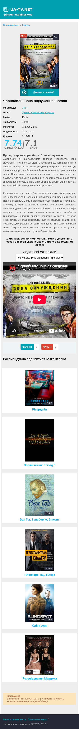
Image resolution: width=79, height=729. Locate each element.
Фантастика (37, 112)
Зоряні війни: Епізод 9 (39, 465)
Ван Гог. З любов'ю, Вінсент (39, 519)
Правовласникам (37, 719)
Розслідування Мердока (39, 678)
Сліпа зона (39, 625)
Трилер (26, 112)
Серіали (49, 112)
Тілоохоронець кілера (39, 574)
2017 (25, 107)
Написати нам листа (14, 719)
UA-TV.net (19, 9)
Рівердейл (39, 409)
